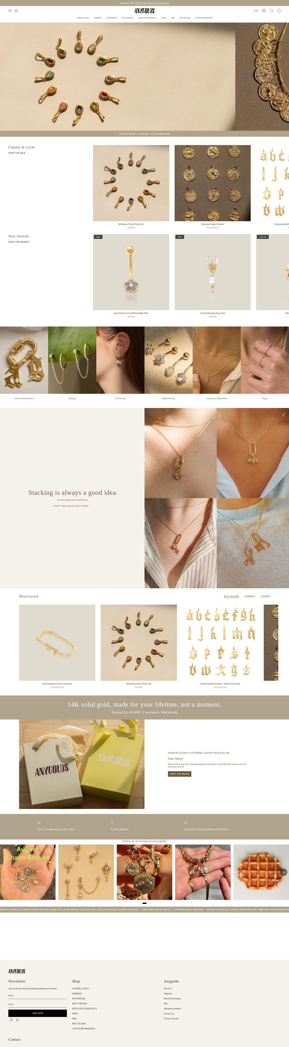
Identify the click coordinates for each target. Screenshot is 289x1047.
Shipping (168, 993)
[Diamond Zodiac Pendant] (213, 183)
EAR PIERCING (78, 998)
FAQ (166, 1003)
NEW (74, 1018)
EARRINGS (77, 993)
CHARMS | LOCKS (80, 988)
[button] (83, 18)
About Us (168, 988)
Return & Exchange (172, 998)
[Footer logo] (16, 971)
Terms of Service (171, 1018)
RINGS (75, 1013)
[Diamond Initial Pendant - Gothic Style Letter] (220, 643)
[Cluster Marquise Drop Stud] (213, 272)
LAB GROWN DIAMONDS (83, 1028)
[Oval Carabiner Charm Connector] (57, 643)
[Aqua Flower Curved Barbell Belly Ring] (131, 272)
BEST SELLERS (79, 1023)
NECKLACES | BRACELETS (84, 1008)
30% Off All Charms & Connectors (152, 3)
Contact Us (169, 1013)
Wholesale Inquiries (172, 1008)
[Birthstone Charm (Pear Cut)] (131, 183)
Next (284, 642)
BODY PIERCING (79, 1003)
